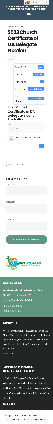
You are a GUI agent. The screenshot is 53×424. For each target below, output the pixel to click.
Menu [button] (28, 13)
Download (12, 59)
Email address (13, 219)
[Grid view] (12, 129)
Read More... (10, 354)
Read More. (9, 404)
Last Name (11, 201)
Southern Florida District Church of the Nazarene (26, 8)
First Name (11, 183)
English (33, 2)
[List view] (17, 129)
